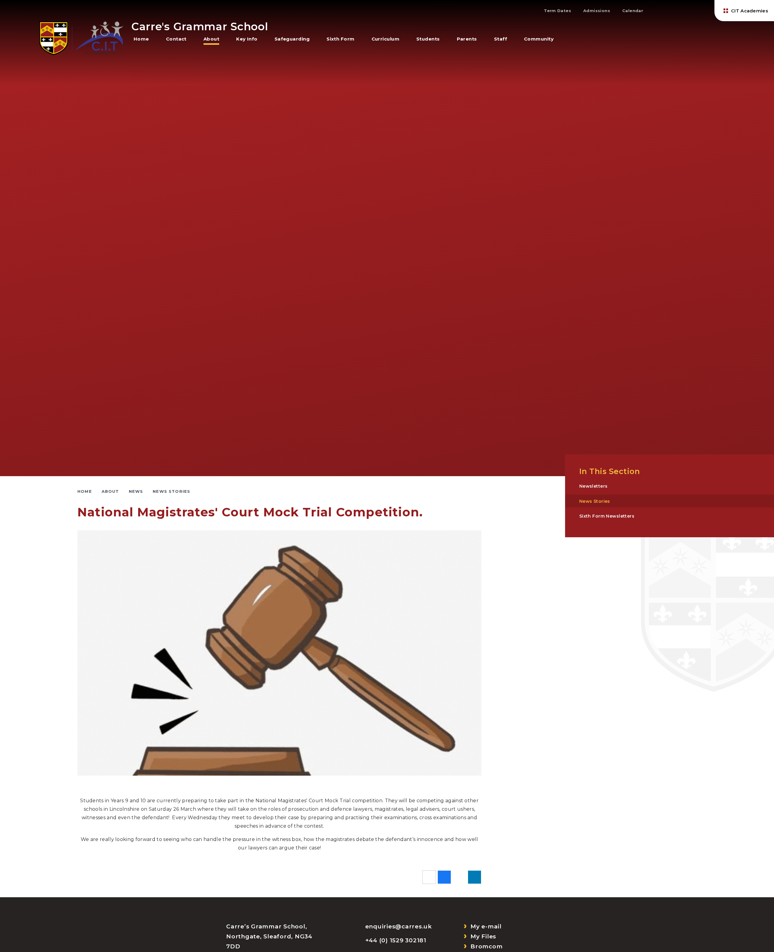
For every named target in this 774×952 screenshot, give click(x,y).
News (136, 491)
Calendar (632, 10)
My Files (483, 936)
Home (84, 491)
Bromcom (486, 946)
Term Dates (557, 10)
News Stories (171, 491)
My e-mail (486, 926)
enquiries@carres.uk (398, 926)
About (110, 491)
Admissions (596, 10)
